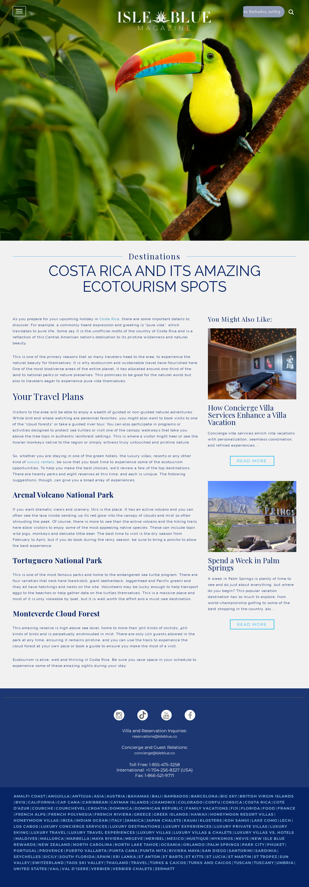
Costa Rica (109, 319)
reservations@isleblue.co (154, 736)
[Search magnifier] (291, 12)
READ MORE (252, 460)
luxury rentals (40, 462)
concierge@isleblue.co (154, 753)
